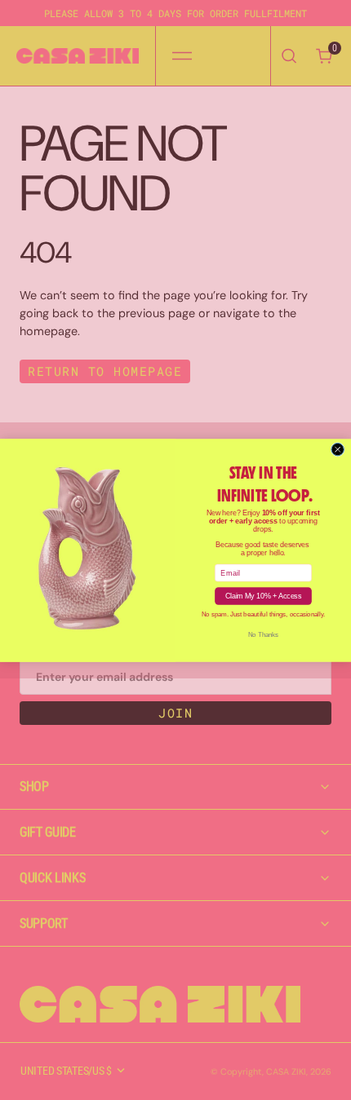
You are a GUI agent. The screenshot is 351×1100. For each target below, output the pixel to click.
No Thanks (263, 634)
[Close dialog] (337, 449)
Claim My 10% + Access (263, 595)
